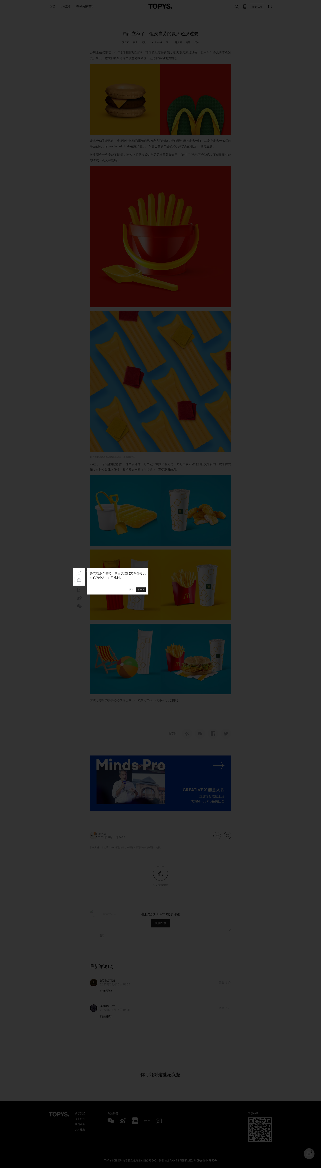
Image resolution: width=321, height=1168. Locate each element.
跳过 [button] (131, 589)
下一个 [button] (141, 589)
